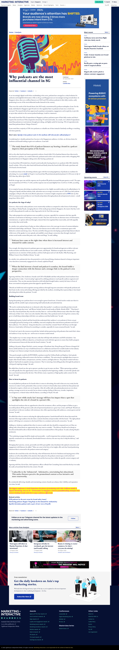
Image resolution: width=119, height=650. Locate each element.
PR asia (62, 621)
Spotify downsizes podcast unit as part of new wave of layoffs (30, 504)
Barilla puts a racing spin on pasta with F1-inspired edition (95, 64)
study (25, 174)
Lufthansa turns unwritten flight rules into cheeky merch (95, 39)
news (14, 5)
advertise (114, 5)
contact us (91, 619)
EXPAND (62, 619)
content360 (63, 614)
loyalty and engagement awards (39, 621)
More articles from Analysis (44, 527)
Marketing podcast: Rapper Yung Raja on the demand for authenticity (33, 502)
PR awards (33, 634)
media (33, 5)
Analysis (18, 32)
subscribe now (25, 597)
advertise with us (93, 616)
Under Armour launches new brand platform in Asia (96, 56)
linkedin (30, 91)
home (11, 32)
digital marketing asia (65, 616)
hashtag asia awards (36, 639)
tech (57, 5)
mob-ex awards (35, 632)
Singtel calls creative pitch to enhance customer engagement (94, 73)
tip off (107, 5)
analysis (20, 5)
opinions (39, 5)
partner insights (6, 5)
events (62, 5)
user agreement (92, 632)
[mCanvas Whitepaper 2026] (59, 18)
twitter (17, 91)
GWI (69, 194)
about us (90, 614)
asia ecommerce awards (36, 616)
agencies (27, 5)
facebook (23, 91)
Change (44, 2)
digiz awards (34, 619)
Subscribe (99, 2)
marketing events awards (37, 624)
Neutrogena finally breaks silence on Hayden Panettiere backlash (96, 47)
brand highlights (49, 5)
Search (108, 2)
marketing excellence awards (38, 627)
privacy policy (92, 627)
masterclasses (63, 628)
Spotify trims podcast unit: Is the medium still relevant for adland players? (44, 135)
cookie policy (91, 621)
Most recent (96, 32)
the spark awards (35, 637)
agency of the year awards (37, 614)
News (85, 35)
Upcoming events (96, 177)
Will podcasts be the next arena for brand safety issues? (27, 499)
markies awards (35, 629)
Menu (115, 2)
